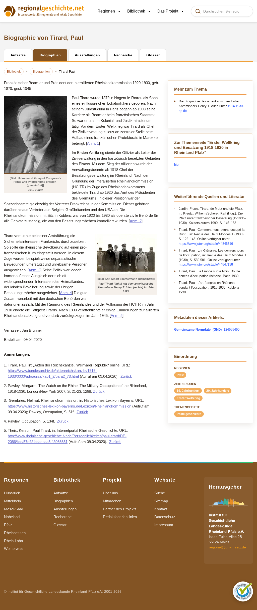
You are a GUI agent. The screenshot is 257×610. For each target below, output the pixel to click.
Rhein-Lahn (13, 541)
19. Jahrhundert (188, 390)
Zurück (126, 376)
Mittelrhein (12, 501)
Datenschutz (164, 517)
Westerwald (13, 548)
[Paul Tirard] (35, 134)
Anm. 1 (93, 143)
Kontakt (160, 509)
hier (176, 164)
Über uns (110, 493)
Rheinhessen (15, 533)
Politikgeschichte (189, 414)
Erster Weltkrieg (188, 398)
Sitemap (161, 501)
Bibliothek (136, 11)
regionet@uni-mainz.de (227, 547)
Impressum (163, 525)
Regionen (106, 11)
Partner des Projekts (120, 509)
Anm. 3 (34, 270)
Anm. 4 (66, 293)
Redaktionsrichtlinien (120, 517)
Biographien (63, 501)
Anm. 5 (116, 315)
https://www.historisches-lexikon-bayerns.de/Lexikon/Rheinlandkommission (69, 406)
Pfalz (180, 375)
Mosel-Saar (13, 509)
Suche (159, 493)
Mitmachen (112, 501)
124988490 (231, 329)
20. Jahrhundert (217, 390)
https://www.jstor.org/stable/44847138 (206, 264)
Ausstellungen (65, 509)
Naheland (12, 517)
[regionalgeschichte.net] (44, 11)
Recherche (62, 517)
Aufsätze (60, 493)
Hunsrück (12, 493)
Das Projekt (168, 11)
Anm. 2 (136, 221)
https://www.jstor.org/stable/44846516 (206, 244)
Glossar (60, 525)
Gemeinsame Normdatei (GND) (198, 329)
